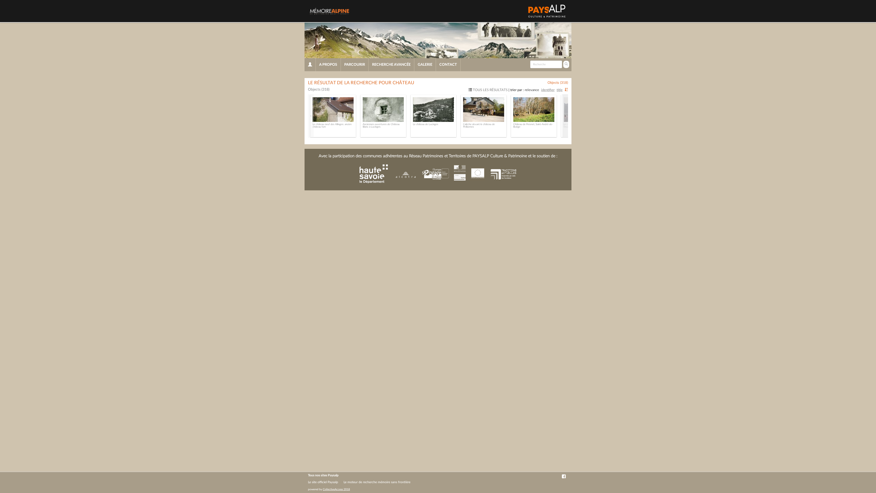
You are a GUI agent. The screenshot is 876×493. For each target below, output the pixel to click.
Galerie (425, 64)
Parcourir (354, 64)
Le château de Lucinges (425, 124)
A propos (328, 64)
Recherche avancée (391, 64)
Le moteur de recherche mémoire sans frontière (377, 482)
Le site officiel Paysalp (323, 482)
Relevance (532, 90)
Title (560, 90)
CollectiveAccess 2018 (336, 489)
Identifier (548, 90)
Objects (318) (558, 82)
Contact (448, 64)
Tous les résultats (490, 90)
